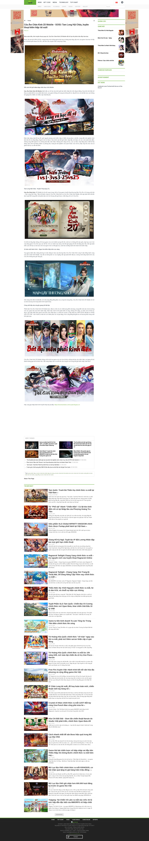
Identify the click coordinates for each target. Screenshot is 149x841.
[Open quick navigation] (94, 20)
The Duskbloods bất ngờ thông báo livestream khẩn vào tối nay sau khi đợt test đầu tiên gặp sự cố (82, 444)
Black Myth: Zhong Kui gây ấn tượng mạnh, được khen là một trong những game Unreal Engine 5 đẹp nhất (82, 453)
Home (53, 819)
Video (67, 819)
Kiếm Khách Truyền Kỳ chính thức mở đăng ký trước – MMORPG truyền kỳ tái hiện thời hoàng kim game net (48, 453)
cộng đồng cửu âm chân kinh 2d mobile (44, 474)
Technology (63, 2)
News (40, 2)
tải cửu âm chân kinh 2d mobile (76, 473)
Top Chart (74, 2)
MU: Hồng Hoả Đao (103, 53)
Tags (26, 473)
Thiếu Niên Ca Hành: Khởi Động (106, 45)
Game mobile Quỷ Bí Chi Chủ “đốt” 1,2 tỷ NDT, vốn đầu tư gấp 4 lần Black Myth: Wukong (48, 443)
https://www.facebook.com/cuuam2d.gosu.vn (67, 404)
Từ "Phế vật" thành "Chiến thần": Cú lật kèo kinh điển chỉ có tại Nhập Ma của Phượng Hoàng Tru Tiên (70, 509)
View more (59, 814)
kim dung (52, 473)
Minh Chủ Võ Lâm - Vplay (105, 38)
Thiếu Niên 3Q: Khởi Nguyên (105, 30)
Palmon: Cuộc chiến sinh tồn (106, 60)
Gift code (46, 2)
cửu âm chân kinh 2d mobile (61, 473)
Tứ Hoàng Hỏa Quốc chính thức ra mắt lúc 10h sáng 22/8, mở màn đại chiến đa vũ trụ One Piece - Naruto (71, 655)
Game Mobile (76, 819)
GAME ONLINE (47, 6)
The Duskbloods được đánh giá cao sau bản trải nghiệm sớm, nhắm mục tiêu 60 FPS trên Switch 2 (53, 460)
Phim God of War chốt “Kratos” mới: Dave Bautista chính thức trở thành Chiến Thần (49, 462)
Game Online (86, 819)
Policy (78, 833)
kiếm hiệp (47, 473)
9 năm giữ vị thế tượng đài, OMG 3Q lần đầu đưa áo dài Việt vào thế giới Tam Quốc (48, 467)
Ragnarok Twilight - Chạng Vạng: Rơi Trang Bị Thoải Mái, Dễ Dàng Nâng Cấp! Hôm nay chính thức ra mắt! (71, 574)
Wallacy (85, 6)
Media (55, 2)
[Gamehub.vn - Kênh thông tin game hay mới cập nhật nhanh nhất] (30, 2)
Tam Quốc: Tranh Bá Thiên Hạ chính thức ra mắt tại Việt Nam (43, 464)
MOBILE (39, 6)
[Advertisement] (59, 421)
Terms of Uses (72, 833)
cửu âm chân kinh (40, 473)
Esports (95, 819)
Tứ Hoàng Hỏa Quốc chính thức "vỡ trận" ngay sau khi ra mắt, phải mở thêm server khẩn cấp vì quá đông (71, 639)
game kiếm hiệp (32, 473)
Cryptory (77, 6)
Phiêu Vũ (26, 30)
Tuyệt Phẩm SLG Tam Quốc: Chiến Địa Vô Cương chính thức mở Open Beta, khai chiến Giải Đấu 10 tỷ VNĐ (70, 606)
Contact (76, 836)
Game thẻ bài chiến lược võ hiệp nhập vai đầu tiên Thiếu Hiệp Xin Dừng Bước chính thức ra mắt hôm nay (71, 752)
